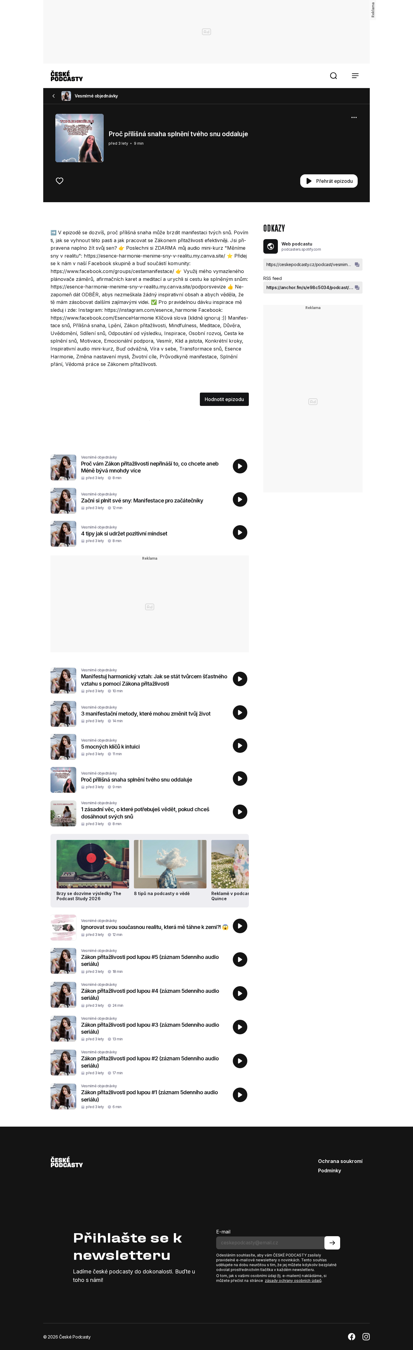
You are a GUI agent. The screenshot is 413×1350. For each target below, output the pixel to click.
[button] (333, 75)
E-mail (223, 1232)
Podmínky (329, 1170)
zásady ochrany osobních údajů (293, 1280)
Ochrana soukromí (340, 1161)
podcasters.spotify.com (301, 249)
